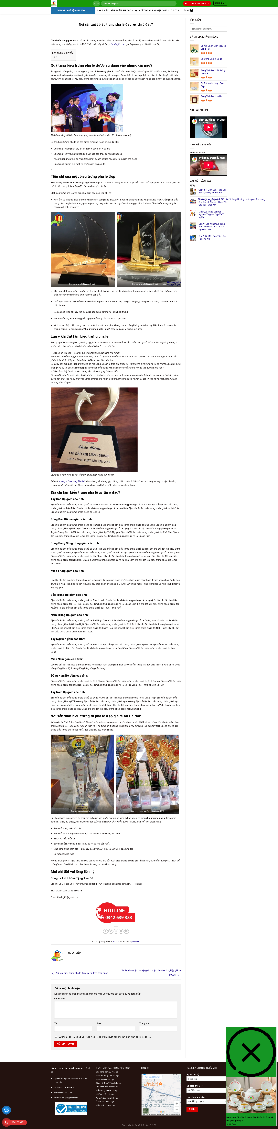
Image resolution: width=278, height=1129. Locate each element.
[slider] (232, 199)
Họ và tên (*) (192, 1074)
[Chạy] (192, 179)
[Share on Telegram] (126, 931)
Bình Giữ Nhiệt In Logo (105, 1079)
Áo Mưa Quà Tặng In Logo (107, 1098)
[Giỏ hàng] (191, 10)
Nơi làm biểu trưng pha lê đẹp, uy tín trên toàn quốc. (81, 973)
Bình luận (59, 998)
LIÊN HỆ (186, 10)
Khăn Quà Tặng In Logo (106, 1105)
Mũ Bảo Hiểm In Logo (105, 1094)
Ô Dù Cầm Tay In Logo (105, 1101)
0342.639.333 (70, 1092)
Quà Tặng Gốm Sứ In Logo (107, 1072)
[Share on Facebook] (105, 931)
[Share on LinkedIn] (121, 931)
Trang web (144, 1023)
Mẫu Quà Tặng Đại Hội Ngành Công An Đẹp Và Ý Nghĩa (211, 214)
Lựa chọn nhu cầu (195, 1097)
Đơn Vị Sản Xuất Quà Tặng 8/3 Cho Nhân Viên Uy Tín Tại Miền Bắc (212, 226)
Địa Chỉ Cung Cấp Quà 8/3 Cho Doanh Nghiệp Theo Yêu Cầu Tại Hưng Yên (213, 202)
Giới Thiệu (102, 10)
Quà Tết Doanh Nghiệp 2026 (151, 10)
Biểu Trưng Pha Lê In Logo (107, 1090)
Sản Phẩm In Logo (120, 10)
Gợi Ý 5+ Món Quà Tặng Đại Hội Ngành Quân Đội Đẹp (212, 191)
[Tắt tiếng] (192, 198)
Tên (56, 1023)
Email (99, 1023)
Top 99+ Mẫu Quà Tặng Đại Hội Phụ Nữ (212, 237)
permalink (135, 941)
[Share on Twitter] (110, 931)
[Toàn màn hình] (192, 206)
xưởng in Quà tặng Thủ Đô (72, 481)
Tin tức (175, 10)
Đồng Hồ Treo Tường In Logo (108, 1083)
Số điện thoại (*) (194, 1086)
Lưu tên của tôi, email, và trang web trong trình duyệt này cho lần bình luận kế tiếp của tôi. (105, 1037)
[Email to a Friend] (116, 931)
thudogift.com (118, 44)
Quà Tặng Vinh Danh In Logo (108, 1087)
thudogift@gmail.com (69, 1098)
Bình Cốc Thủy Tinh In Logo (107, 1076)
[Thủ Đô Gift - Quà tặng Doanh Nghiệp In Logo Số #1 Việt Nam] (69, 3)
